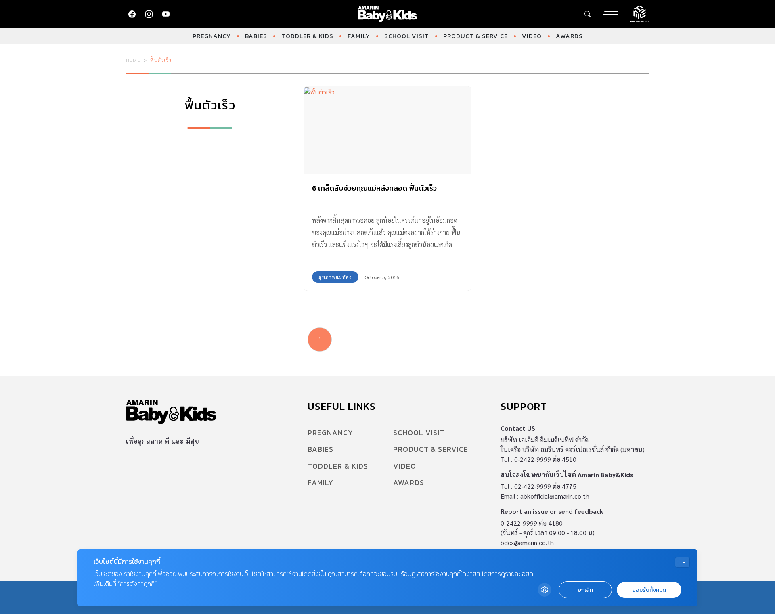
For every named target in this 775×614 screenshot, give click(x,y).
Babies (256, 35)
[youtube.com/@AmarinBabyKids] (166, 14)
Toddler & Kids (307, 35)
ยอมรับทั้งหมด (649, 590)
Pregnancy (212, 35)
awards (569, 35)
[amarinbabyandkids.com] (387, 14)
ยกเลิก (585, 590)
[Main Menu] (611, 14)
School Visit (406, 35)
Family (359, 35)
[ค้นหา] (587, 14)
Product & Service (475, 35)
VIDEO (532, 35)
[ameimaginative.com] (639, 13)
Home (133, 60)
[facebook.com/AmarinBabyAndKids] (132, 14)
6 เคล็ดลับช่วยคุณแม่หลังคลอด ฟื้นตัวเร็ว (374, 187)
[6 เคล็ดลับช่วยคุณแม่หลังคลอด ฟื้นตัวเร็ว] (387, 130)
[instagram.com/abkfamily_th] (149, 14)
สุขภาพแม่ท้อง (335, 277)
